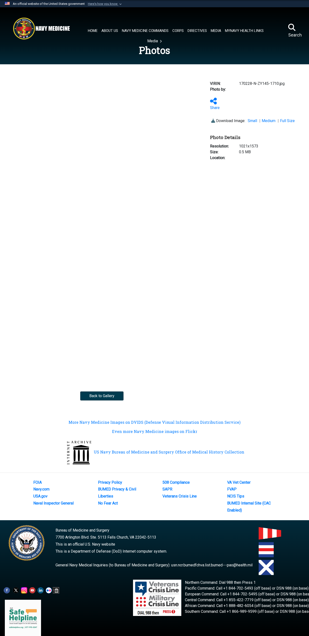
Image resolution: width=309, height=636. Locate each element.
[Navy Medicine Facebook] (7, 590)
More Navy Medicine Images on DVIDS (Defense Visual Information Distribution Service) (154, 422)
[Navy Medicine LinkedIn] (40, 590)
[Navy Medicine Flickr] (49, 590)
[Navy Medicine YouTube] (32, 590)
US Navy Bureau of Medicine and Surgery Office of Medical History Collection (169, 451)
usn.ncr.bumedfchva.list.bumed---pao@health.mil (212, 565)
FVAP (232, 489)
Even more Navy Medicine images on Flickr (154, 431)
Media (153, 41)
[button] (105, 3)
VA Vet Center (239, 482)
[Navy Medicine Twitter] (16, 590)
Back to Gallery (101, 396)
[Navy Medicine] (41, 28)
